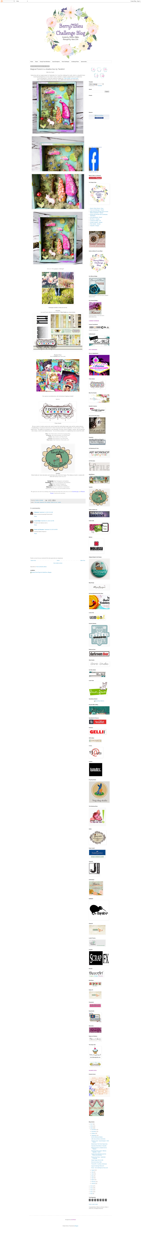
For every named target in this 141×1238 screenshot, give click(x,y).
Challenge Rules (75, 61)
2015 (91, 1128)
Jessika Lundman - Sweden (96, 222)
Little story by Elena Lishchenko (98, 1138)
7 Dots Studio (57, 423)
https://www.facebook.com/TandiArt (60, 482)
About (36, 61)
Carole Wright (37, 520)
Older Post (82, 560)
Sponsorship (84, 61)
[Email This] (48, 500)
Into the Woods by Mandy (96, 1137)
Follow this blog (99, 117)
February (93, 1181)
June (92, 1174)
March (92, 1179)
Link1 (90, 1204)
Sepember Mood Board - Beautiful (98, 1145)
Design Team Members (45, 61)
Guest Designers (56, 61)
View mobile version (57, 563)
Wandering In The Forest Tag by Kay (99, 1144)
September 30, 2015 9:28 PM (50, 529)
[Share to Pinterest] (55, 500)
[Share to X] (52, 500)
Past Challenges (65, 61)
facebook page (75, 491)
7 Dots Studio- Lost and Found (71, 78)
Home (31, 61)
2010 (91, 1193)
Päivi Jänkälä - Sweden (95, 224)
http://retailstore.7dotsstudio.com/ (61, 440)
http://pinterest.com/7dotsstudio (60, 438)
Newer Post (33, 560)
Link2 (93, 1204)
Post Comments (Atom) (41, 566)
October (93, 1133)
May (92, 1176)
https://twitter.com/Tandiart (60, 485)
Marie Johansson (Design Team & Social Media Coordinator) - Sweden (99, 212)
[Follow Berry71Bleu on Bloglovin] (99, 72)
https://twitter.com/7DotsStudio (60, 436)
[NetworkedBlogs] (99, 115)
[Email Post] (46, 500)
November (93, 1131)
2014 (91, 1186)
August (93, 1170)
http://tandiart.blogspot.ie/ (59, 484)
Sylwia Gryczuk (62, 476)
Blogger (76, 1225)
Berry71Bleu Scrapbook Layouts (95, 147)
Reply (35, 516)
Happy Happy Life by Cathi (97, 1160)
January (93, 1183)
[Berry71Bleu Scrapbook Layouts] (94, 170)
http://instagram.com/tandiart (61, 481)
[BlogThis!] (50, 500)
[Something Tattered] (99, 701)
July (92, 1172)
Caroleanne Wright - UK (95, 220)
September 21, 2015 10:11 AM (46, 512)
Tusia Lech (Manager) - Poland (97, 210)
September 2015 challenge (45, 502)
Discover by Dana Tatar (96, 1162)
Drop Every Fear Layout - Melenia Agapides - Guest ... (98, 1151)
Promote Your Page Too (93, 171)
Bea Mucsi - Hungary (94, 219)
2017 (91, 1124)
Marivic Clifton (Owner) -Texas (96, 208)
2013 (91, 1187)
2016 (91, 1126)
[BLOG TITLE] (99, 272)
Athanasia (36, 512)
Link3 (96, 1204)
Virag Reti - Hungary (94, 225)
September (94, 1135)
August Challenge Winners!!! (97, 1165)
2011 (91, 1191)
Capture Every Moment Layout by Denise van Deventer (98, 1154)
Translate (100, 85)
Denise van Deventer (39, 529)
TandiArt (59, 502)
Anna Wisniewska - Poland (96, 217)
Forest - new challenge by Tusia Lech (99, 1167)
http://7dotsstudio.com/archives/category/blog (59, 433)
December (93, 1129)
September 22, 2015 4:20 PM (47, 520)
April (92, 1177)
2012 (91, 1189)
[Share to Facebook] (53, 500)
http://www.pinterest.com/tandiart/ (60, 487)
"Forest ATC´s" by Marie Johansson (99, 1164)
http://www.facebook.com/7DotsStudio (61, 435)
